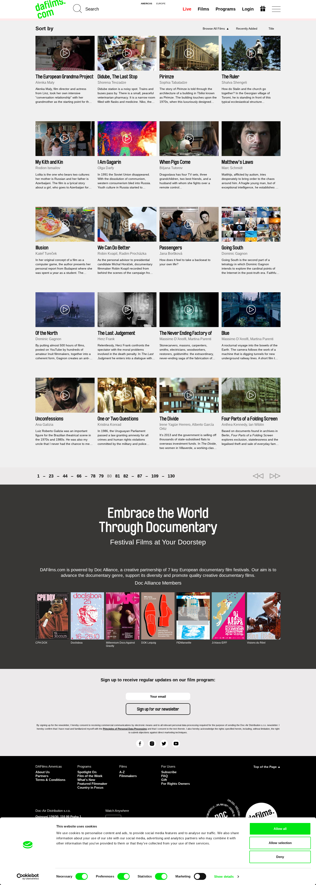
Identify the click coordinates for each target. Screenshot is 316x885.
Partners (41, 776)
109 (154, 476)
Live (187, 9)
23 (51, 476)
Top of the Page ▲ (267, 766)
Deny (280, 857)
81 (117, 476)
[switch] (123, 876)
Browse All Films (214, 28)
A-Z (122, 772)
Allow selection (280, 843)
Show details (224, 876)
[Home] (50, 9)
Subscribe (168, 772)
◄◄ (258, 476)
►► (275, 476)
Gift (164, 780)
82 (125, 476)
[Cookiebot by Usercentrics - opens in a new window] (28, 876)
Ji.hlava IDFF (219, 642)
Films (203, 9)
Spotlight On (87, 772)
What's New (86, 780)
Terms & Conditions (50, 780)
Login (248, 9)
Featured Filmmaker (92, 783)
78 (93, 476)
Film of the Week (89, 776)
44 (65, 476)
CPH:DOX (41, 642)
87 (139, 476)
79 (101, 476)
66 (79, 476)
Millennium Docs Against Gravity (120, 644)
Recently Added (246, 28)
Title (271, 28)
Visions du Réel (256, 642)
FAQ (164, 776)
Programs (226, 9)
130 (171, 476)
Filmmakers (128, 776)
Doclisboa (77, 642)
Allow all (280, 828)
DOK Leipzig (148, 642)
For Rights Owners (175, 783)
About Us (42, 772)
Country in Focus (90, 787)
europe (161, 4)
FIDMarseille (183, 642)
